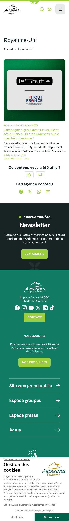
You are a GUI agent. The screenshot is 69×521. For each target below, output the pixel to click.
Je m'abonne (34, 254)
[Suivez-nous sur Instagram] (24, 307)
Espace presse (23, 415)
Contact (34, 317)
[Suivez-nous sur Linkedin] (45, 307)
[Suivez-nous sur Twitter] (38, 307)
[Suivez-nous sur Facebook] (17, 307)
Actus (15, 430)
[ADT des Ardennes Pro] (11, 9)
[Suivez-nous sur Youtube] (31, 307)
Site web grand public (30, 385)
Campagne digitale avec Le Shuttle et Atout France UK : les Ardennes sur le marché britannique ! (31, 134)
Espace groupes (25, 400)
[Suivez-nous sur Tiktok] (52, 307)
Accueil (8, 49)
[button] (34, 3)
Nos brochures (34, 362)
